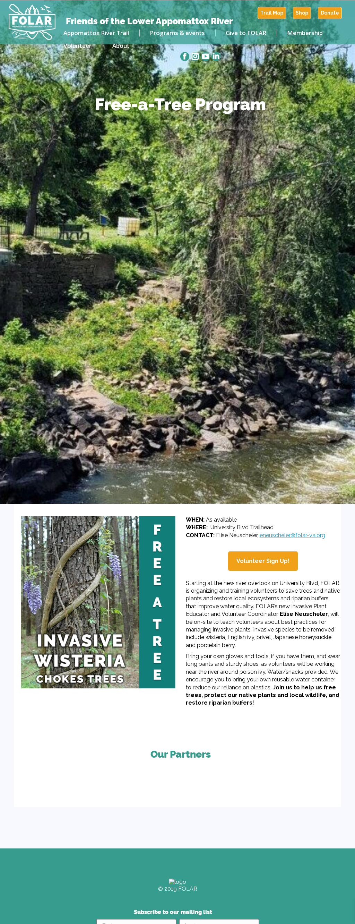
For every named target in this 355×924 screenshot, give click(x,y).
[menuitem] (272, 13)
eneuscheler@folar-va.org (292, 535)
